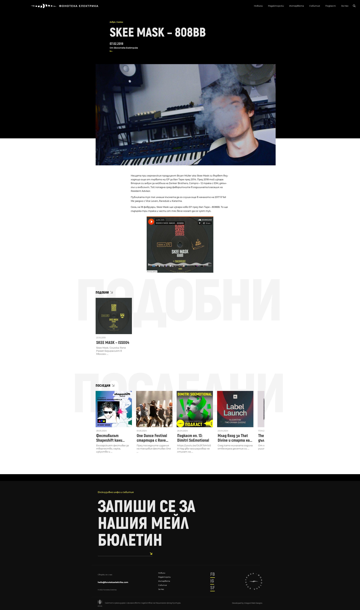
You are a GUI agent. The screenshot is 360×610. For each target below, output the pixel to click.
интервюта (296, 5)
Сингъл (119, 22)
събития (314, 5)
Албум (112, 22)
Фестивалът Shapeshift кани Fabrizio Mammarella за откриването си (113, 438)
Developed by (238, 603)
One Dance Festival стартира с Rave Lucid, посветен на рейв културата (152, 438)
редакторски (276, 5)
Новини (161, 573)
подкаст (330, 5)
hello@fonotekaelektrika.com (113, 582)
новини (258, 5)
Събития (162, 585)
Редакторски (164, 577)
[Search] (354, 6)
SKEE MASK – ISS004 (112, 342)
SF (212, 588)
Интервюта (164, 581)
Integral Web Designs (253, 603)
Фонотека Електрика (126, 48)
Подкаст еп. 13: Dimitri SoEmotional (193, 438)
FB (212, 574)
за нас (345, 5)
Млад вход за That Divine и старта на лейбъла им (234, 438)
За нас (161, 589)
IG (212, 581)
